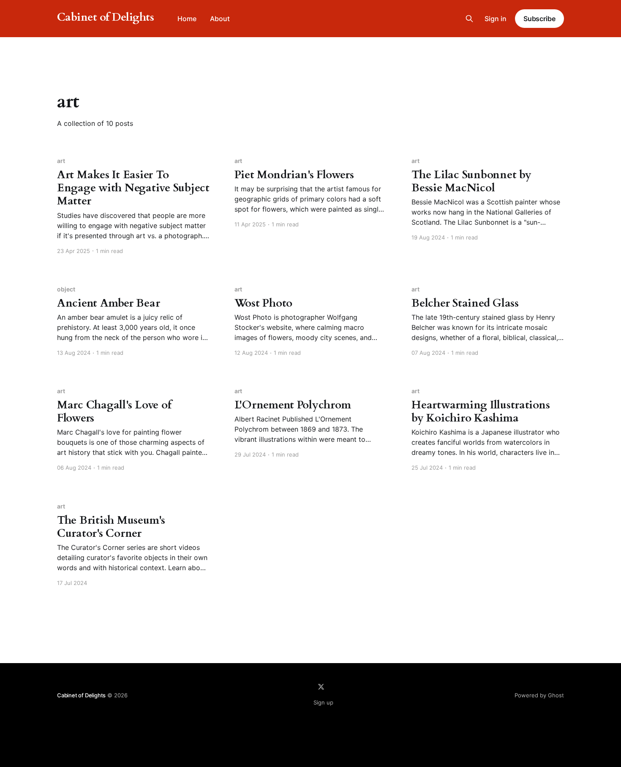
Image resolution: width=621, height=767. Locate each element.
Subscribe (539, 18)
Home (186, 18)
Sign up (323, 702)
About (220, 18)
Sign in (496, 18)
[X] (321, 686)
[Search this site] (469, 18)
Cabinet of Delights (105, 17)
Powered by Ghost (539, 695)
